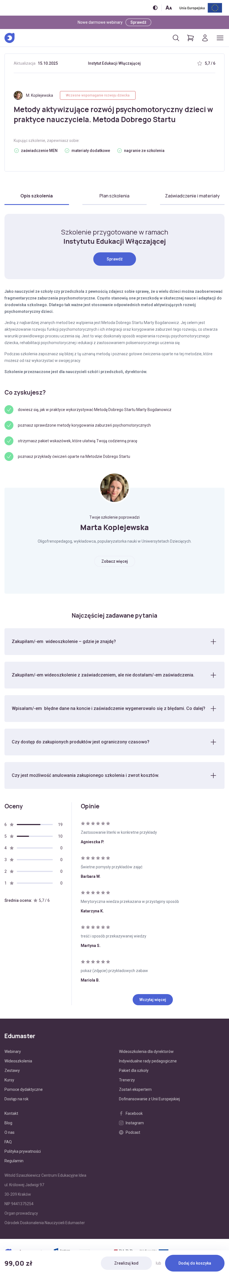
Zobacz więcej (114, 561)
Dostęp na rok (16, 1099)
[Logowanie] (205, 38)
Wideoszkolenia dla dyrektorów (146, 1051)
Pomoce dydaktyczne (23, 1089)
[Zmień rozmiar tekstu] (169, 8)
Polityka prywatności (22, 1151)
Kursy (9, 1080)
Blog (8, 1123)
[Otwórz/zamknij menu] (220, 37)
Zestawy (12, 1070)
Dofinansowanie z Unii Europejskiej (149, 1099)
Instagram (135, 1123)
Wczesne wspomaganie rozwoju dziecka (98, 95)
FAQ (8, 1142)
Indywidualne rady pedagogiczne (148, 1061)
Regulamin (13, 1161)
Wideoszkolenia (18, 1061)
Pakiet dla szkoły (134, 1070)
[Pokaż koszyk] (190, 38)
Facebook (134, 1113)
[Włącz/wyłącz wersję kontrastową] (155, 7)
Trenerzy (127, 1080)
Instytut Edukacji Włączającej (114, 63)
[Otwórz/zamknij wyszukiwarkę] (176, 38)
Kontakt (11, 1113)
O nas (9, 1132)
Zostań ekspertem (135, 1089)
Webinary (12, 1051)
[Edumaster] (9, 38)
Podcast (133, 1132)
